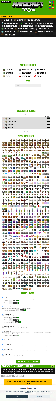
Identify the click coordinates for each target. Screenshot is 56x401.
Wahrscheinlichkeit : (15, 310)
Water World (41, 70)
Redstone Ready (26, 76)
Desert (8, 76)
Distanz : (11, 303)
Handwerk (19, 20)
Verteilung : (12, 322)
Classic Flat (9, 70)
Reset (14, 300)
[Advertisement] (28, 52)
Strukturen (26, 332)
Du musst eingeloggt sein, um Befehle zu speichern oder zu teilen (28, 382)
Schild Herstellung (27, 26)
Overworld (9, 73)
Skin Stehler (8, 20)
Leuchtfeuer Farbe (10, 32)
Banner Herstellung (10, 26)
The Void (39, 76)
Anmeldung (5, 1)
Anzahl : (11, 317)
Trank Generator (43, 29)
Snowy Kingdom (26, 73)
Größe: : (11, 300)
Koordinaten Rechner (26, 32)
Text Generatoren (9, 35)
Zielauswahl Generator (44, 32)
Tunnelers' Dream (26, 70)
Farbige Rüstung (28, 23)
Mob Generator (8, 29)
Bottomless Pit (41, 73)
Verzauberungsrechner (11, 23)
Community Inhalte (7, 16)
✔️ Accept (17, 396)
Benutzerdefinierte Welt (45, 26)
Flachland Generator (33, 20)
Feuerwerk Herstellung (45, 23)
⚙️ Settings (39, 396)
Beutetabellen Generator (25, 29)
